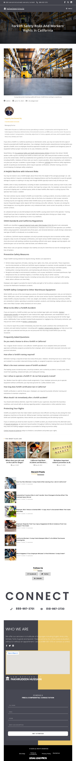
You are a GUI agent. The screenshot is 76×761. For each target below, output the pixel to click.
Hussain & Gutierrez (11, 424)
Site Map (22, 753)
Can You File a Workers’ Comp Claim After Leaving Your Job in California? (41, 482)
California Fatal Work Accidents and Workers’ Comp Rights (38, 461)
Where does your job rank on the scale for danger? (15, 461)
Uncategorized (33, 101)
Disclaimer (56, 753)
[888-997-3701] (11, 609)
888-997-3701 (43, 2)
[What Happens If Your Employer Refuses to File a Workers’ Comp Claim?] (10, 554)
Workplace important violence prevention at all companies (61, 461)
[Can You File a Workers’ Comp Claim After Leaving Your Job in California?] (10, 483)
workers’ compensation (30, 321)
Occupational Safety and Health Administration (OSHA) (32, 153)
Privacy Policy (46, 753)
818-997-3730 (55, 609)
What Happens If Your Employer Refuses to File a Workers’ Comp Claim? (40, 553)
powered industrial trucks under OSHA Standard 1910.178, (36, 225)
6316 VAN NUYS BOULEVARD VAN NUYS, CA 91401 (20, 2)
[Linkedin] (71, 2)
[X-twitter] (68, 2)
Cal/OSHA (48, 162)
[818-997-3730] (41, 609)
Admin (8, 101)
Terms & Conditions (33, 753)
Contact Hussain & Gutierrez (12, 430)
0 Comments (29, 484)
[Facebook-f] (65, 2)
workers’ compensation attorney (49, 328)
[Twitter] (10, 646)
